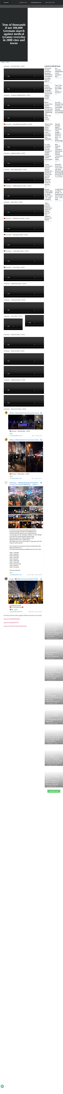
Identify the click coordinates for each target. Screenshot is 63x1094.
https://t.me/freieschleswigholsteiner (15, 626)
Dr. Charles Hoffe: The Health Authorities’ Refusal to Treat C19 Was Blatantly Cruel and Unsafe (53, 672)
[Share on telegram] (1, 78)
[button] (6, 2)
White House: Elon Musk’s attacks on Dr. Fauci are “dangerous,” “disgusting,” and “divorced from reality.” (49, 111)
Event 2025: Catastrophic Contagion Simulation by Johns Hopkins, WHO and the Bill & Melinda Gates (53, 757)
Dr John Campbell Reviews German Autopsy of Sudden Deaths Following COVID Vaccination (48, 152)
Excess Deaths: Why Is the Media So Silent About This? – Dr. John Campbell (48, 194)
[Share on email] (1, 84)
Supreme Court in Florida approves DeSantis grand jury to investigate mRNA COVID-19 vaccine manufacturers (53, 695)
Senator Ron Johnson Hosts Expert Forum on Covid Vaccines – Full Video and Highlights (53, 736)
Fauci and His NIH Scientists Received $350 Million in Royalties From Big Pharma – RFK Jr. (48, 74)
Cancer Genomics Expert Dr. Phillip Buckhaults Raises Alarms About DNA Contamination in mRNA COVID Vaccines (53, 630)
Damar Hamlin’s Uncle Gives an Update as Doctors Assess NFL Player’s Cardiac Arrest (48, 92)
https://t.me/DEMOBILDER (12, 619)
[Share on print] (1, 89)
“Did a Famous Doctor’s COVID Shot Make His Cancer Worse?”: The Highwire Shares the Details (48, 211)
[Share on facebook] (1, 68)
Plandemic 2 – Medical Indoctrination (52, 654)
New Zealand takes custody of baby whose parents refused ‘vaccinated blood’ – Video (58, 152)
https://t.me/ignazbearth (11, 622)
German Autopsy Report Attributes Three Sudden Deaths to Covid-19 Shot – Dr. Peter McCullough (59, 132)
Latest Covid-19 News (52, 66)
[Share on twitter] (1, 73)
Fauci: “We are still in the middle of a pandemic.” (58, 89)
